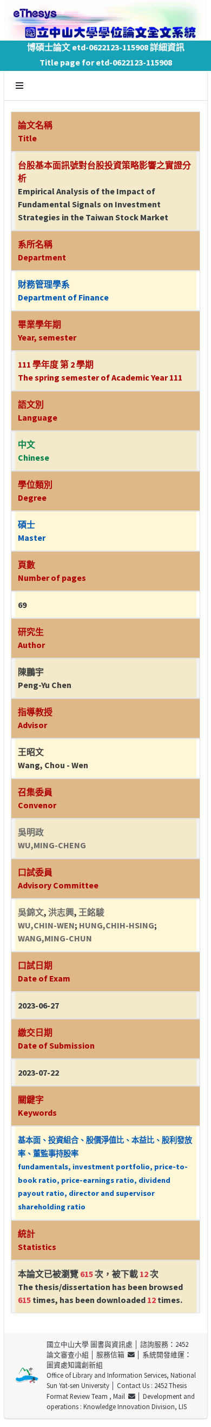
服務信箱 (112, 1354)
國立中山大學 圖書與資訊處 (90, 1344)
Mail (120, 1396)
